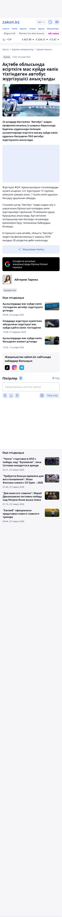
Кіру (57, 378)
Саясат (5, 28)
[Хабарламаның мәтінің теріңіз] (31, 387)
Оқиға (32, 28)
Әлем (14, 28)
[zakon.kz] (11, 22)
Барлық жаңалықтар (23, 49)
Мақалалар (53, 28)
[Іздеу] (50, 22)
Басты (5, 49)
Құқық (41, 28)
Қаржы (23, 28)
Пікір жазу (52, 395)
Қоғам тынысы (44, 49)
